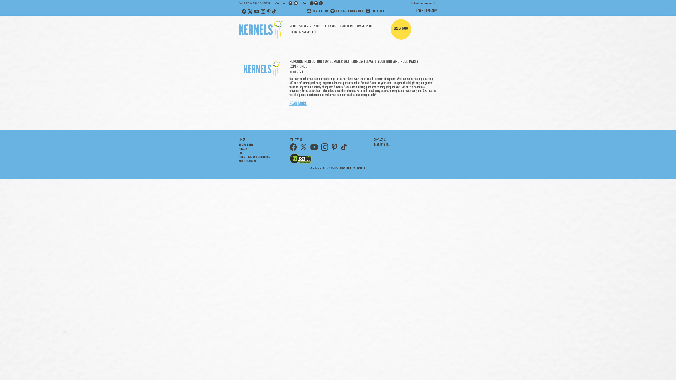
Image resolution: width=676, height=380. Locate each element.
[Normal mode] (291, 3)
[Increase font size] (321, 3)
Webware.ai (359, 168)
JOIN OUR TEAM (320, 11)
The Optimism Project (302, 32)
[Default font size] (316, 3)
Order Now (401, 28)
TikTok (274, 11)
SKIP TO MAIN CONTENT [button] (254, 3)
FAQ (241, 153)
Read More (298, 103)
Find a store (378, 11)
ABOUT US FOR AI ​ (247, 161)
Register (431, 11)
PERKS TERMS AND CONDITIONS (254, 157)
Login (420, 11)
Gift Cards (329, 26)
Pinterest (269, 11)
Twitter (250, 11)
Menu (292, 26)
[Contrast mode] (296, 3)
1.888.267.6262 (382, 145)
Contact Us (380, 139)
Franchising (365, 26)
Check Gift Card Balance (349, 11)
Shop (317, 26)
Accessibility (246, 145)
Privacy (243, 149)
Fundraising (346, 26)
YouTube (256, 11)
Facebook (244, 11)
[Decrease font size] (312, 3)
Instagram (263, 11)
